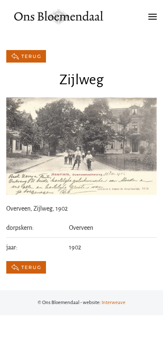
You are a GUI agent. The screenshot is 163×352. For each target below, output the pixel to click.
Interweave (113, 302)
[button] (152, 16)
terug (31, 56)
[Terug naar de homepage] (58, 16)
